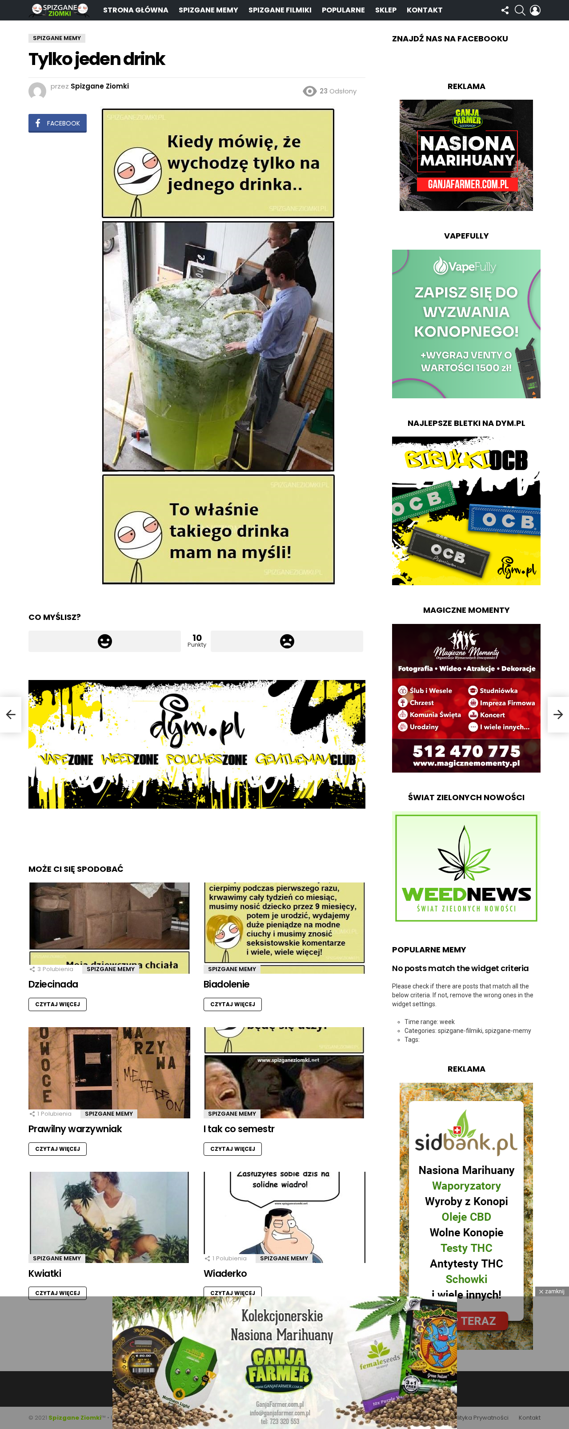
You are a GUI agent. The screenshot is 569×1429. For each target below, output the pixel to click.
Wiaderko (225, 1273)
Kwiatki (44, 1273)
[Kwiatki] (109, 1217)
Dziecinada (53, 984)
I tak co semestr (239, 1128)
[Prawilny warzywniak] (109, 1072)
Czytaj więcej (57, 1004)
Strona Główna (135, 10)
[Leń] (10, 715)
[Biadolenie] (284, 928)
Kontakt (425, 10)
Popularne (343, 10)
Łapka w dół (287, 641)
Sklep (386, 10)
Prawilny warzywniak (75, 1128)
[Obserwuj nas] (505, 10)
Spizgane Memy (208, 10)
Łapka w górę (104, 641)
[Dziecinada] (109, 928)
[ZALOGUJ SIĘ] (535, 10)
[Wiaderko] (284, 1217)
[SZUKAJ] (520, 10)
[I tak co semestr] (284, 1072)
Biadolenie (227, 984)
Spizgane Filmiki (280, 10)
